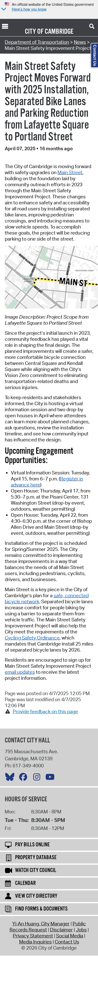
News (80, 42)
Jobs (81, 930)
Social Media (69, 936)
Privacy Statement (33, 936)
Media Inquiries (35, 942)
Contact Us (67, 942)
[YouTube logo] (51, 778)
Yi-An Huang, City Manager (41, 924)
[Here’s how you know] (3, 9)
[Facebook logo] (24, 778)
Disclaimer (61, 930)
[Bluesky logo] (11, 778)
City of (34, 31)
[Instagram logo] (38, 778)
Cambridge (59, 31)
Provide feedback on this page (45, 711)
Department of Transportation (37, 42)
